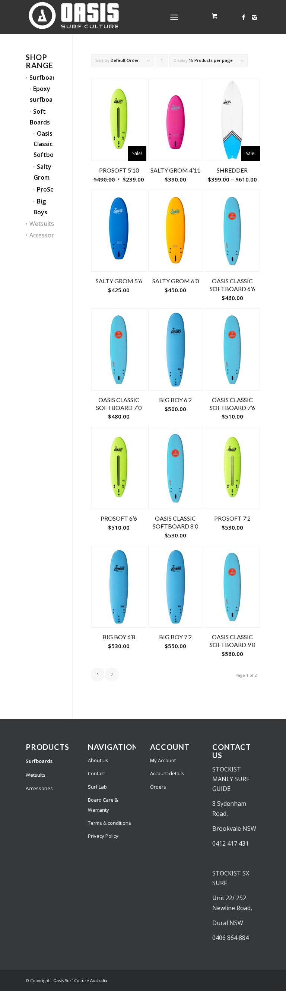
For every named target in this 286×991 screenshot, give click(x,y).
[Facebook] (243, 17)
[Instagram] (254, 17)
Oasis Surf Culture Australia (80, 980)
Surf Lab (97, 786)
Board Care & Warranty (103, 804)
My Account (163, 760)
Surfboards (45, 77)
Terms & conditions (109, 823)
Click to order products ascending (162, 61)
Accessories (45, 235)
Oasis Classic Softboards (50, 144)
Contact (96, 773)
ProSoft (48, 189)
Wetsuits (41, 224)
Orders (158, 786)
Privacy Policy (103, 836)
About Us (98, 760)
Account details (167, 773)
